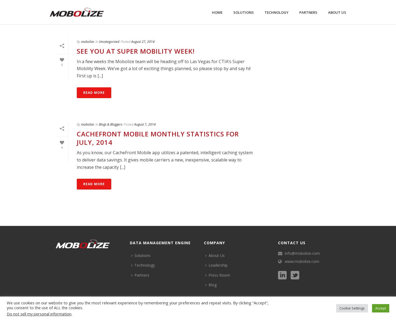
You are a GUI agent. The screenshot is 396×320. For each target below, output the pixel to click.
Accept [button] (380, 308)
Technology (277, 12)
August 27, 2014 (143, 41)
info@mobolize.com (302, 253)
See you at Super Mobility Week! (136, 51)
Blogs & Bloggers (110, 124)
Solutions (243, 12)
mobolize (87, 41)
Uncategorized (109, 41)
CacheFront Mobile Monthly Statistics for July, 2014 (158, 138)
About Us (337, 12)
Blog (213, 284)
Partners (308, 12)
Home (217, 12)
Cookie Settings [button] (352, 308)
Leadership (218, 265)
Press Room (219, 275)
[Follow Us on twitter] (295, 275)
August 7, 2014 (145, 124)
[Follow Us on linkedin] (282, 275)
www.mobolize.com (302, 261)
